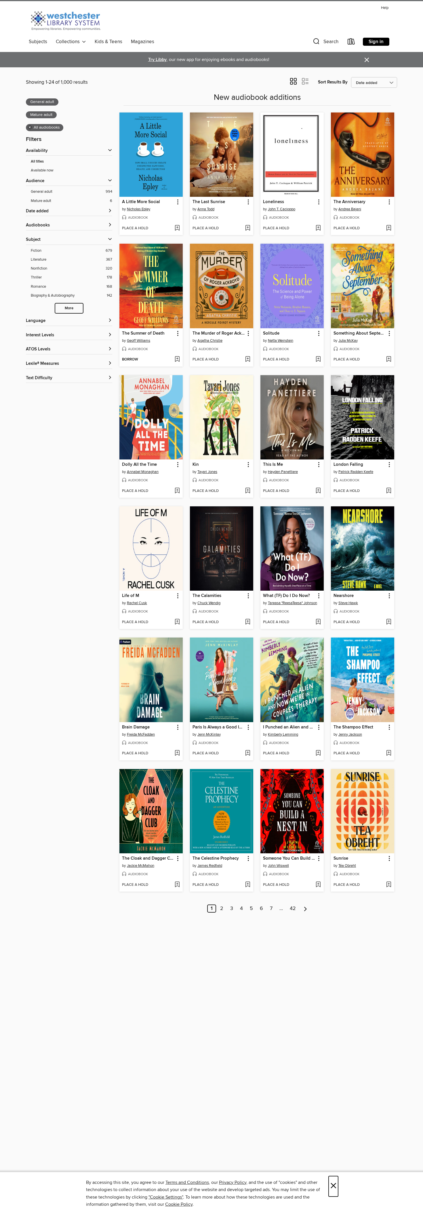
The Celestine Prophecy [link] (216, 858)
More (69, 308)
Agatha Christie (209, 340)
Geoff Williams (138, 340)
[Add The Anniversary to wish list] (388, 228)
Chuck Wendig (208, 603)
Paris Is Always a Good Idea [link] (219, 727)
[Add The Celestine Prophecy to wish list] (247, 885)
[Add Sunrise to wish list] (388, 885)
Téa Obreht (347, 865)
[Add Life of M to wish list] (177, 622)
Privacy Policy (232, 1182)
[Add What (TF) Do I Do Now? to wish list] (318, 622)
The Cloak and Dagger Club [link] (148, 858)
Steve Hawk (348, 603)
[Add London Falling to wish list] (388, 491)
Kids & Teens (108, 42)
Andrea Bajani (349, 209)
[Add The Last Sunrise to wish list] (247, 228)
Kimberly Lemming (283, 734)
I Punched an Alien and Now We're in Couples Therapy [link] (289, 727)
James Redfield (209, 865)
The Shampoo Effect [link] (353, 727)
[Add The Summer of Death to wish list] (177, 359)
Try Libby (157, 60)
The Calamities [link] (207, 595)
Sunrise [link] (341, 858)
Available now (42, 170)
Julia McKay (348, 340)
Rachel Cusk (137, 603)
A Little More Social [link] (141, 202)
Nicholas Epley (138, 209)
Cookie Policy (179, 1204)
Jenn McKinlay (209, 734)
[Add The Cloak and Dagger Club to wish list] (177, 885)
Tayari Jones (207, 472)
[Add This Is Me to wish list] (318, 491)
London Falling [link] (348, 464)
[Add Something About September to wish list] (388, 359)
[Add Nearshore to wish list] (388, 622)
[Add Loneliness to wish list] (318, 228)
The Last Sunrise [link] (209, 202)
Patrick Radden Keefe (355, 472)
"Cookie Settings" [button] (165, 1197)
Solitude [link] (271, 333)
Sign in (376, 42)
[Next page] (305, 908)
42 (293, 908)
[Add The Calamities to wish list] (247, 622)
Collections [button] (69, 42)
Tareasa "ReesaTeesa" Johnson (292, 603)
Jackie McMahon (140, 865)
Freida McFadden (141, 734)
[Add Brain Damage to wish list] (177, 753)
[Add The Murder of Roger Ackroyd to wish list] (247, 359)
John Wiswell (278, 865)
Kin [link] (196, 464)
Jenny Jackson (350, 734)
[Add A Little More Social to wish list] (177, 228)
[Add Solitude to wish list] (318, 359)
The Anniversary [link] (349, 202)
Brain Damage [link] (136, 727)
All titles (37, 161)
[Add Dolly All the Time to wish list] (177, 491)
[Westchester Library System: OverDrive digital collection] (68, 20)
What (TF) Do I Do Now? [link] (286, 595)
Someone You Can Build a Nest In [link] (289, 858)
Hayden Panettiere (283, 472)
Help (384, 8)
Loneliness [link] (273, 202)
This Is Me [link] (273, 464)
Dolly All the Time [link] (139, 464)
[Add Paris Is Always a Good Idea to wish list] (247, 753)
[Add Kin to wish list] (247, 491)
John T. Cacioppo (281, 209)
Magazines (142, 42)
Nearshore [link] (344, 595)
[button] (325, 42)
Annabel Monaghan (143, 472)
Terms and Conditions (187, 1182)
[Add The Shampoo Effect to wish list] (388, 753)
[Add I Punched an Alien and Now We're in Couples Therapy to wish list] (318, 753)
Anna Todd (205, 209)
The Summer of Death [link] (143, 333)
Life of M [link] (130, 595)
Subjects (38, 42)
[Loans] (351, 42)
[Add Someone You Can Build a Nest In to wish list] (318, 885)
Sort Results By (333, 82)
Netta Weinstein (280, 340)
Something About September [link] (360, 333)
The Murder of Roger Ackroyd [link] (219, 333)
